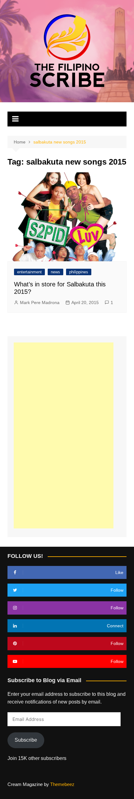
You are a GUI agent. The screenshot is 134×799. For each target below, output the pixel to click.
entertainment (29, 272)
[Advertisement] (63, 435)
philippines (78, 272)
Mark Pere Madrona (40, 302)
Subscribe (26, 740)
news (55, 272)
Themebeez (62, 784)
